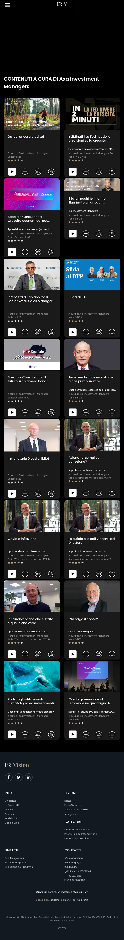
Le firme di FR (12, 805)
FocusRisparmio (73, 805)
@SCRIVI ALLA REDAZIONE (77, 871)
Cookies (9, 814)
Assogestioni (71, 814)
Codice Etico (12, 822)
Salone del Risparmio (76, 809)
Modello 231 (11, 818)
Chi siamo (10, 800)
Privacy (9, 809)
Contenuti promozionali (77, 838)
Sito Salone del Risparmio (19, 867)
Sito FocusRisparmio (16, 862)
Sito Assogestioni (14, 858)
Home (67, 800)
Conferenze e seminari (77, 829)
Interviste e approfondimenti (80, 834)
